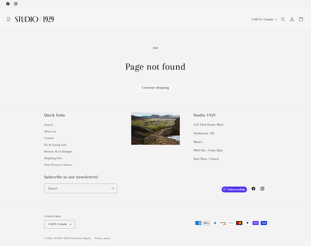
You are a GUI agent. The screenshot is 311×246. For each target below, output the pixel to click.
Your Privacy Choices (58, 164)
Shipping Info (53, 158)
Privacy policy (102, 238)
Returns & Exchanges (58, 151)
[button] (8, 19)
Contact (49, 138)
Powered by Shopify (80, 238)
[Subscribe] (112, 188)
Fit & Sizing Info (55, 144)
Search (48, 124)
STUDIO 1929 (61, 238)
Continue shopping (155, 87)
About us (50, 131)
